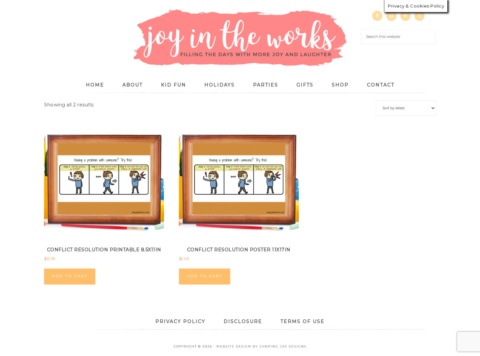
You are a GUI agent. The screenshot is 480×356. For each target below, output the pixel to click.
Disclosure (243, 321)
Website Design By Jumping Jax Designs (261, 346)
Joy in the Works (240, 38)
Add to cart (70, 275)
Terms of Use (302, 321)
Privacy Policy (180, 321)
